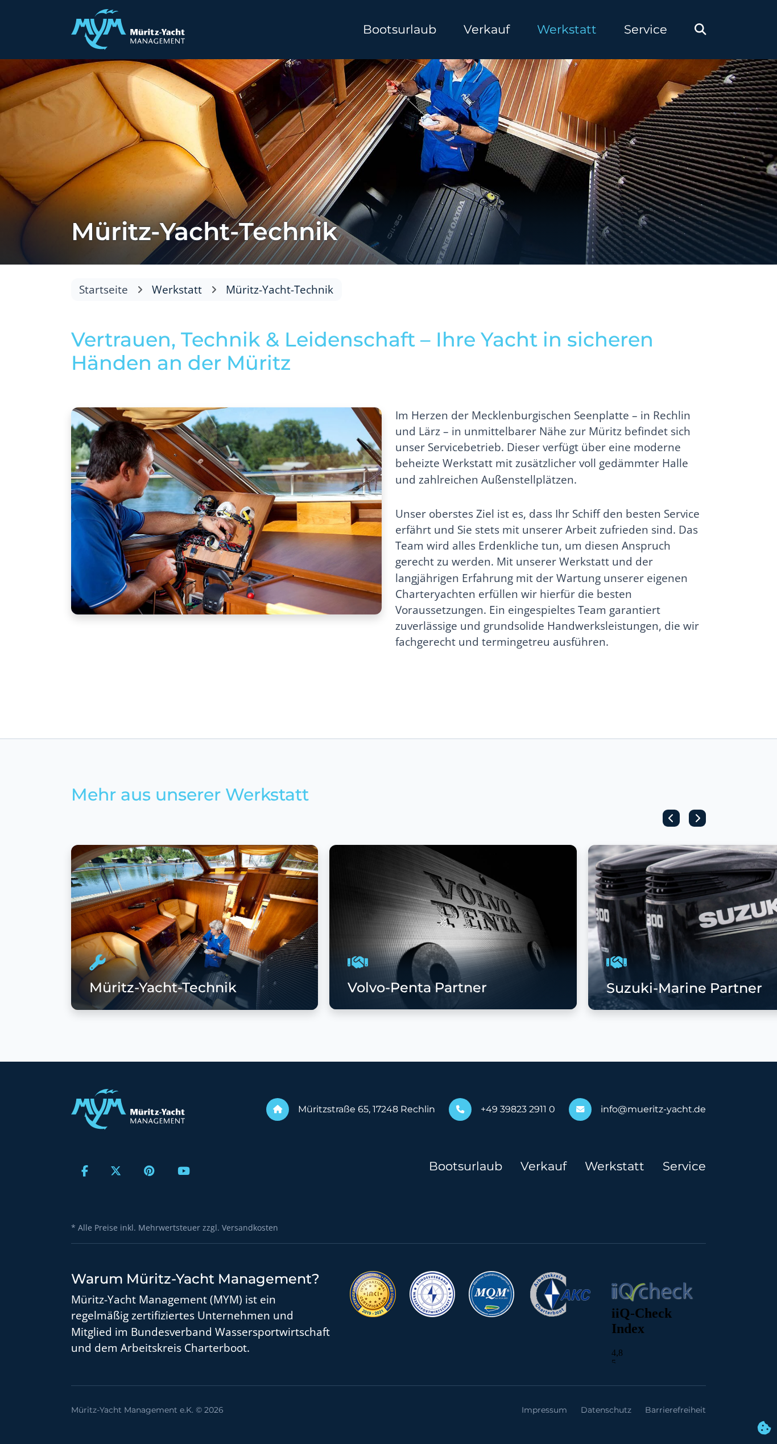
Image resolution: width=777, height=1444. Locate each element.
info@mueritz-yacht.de (653, 1109)
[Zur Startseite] (128, 29)
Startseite (103, 289)
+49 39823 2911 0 (518, 1109)
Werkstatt (567, 29)
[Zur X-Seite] (116, 1171)
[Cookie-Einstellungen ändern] (764, 1429)
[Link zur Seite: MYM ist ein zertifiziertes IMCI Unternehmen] (373, 1292)
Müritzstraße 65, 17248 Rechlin (366, 1109)
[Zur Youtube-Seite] (183, 1171)
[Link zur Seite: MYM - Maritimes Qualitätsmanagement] (491, 1292)
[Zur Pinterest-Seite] (149, 1171)
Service (645, 29)
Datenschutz (606, 1410)
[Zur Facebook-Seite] (84, 1171)
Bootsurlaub (399, 29)
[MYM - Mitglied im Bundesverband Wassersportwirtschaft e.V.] (432, 1292)
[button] (671, 818)
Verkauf (487, 29)
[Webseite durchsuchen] (700, 29)
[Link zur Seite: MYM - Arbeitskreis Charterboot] (560, 1292)
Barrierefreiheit (675, 1410)
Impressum (544, 1410)
